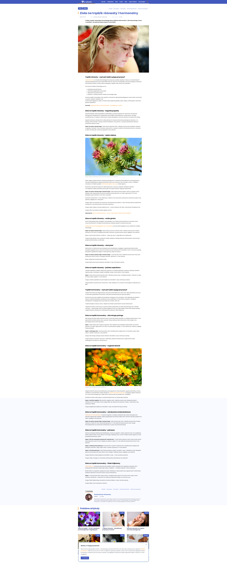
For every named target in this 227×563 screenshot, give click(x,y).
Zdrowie (103, 1)
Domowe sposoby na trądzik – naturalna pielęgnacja (136, 529)
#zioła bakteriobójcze (132, 8)
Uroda (121, 1)
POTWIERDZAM (85, 558)
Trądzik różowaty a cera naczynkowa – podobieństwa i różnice (106, 105)
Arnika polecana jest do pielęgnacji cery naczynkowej (99, 226)
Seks (126, 1)
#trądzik (110, 8)
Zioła (116, 1)
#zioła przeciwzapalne (143, 8)
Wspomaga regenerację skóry (117, 392)
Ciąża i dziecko (133, 1)
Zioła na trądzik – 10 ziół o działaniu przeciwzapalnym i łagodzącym (88, 529)
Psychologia (142, 1)
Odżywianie (110, 1)
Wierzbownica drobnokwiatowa (93, 415)
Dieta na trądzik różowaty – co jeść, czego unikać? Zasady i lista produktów (111, 213)
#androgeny (116, 8)
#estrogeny (123, 8)
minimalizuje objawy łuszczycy (109, 184)
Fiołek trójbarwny (89, 466)
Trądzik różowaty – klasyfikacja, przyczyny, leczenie (112, 529)
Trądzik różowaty (89, 80)
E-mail (102, 496)
